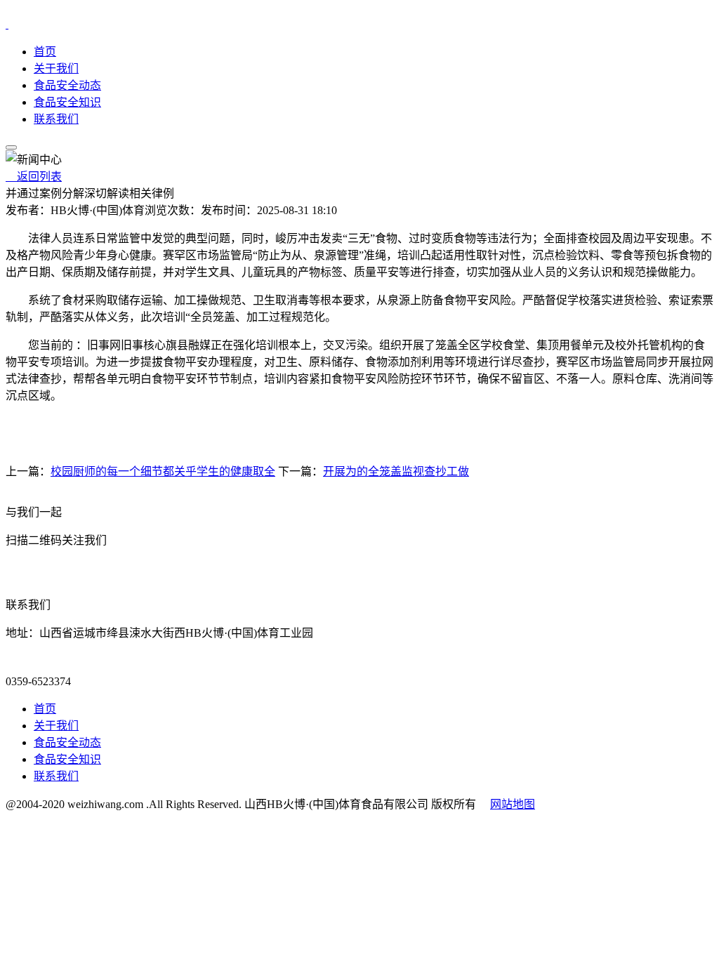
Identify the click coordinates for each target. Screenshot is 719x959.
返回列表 (34, 177)
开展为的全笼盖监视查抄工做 (396, 471)
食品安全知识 (67, 102)
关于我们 (56, 68)
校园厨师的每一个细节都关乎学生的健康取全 (163, 471)
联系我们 (56, 119)
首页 (45, 52)
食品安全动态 (67, 85)
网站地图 (512, 804)
